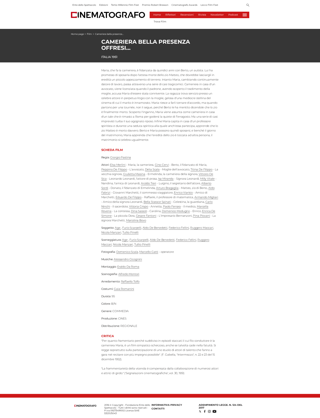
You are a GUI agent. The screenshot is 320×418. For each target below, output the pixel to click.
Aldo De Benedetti (155, 227)
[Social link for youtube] (214, 411)
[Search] (247, 5)
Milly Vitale (207, 178)
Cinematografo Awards (184, 5)
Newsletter (217, 14)
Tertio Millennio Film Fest (125, 5)
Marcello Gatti (148, 252)
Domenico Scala (127, 252)
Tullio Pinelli (130, 232)
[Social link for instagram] (209, 411)
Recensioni (187, 14)
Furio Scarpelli (131, 227)
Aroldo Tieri (148, 183)
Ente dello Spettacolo (84, 5)
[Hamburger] (245, 15)
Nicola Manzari (111, 232)
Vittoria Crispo (138, 206)
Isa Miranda (166, 178)
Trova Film (160, 21)
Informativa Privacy (166, 404)
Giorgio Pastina (120, 157)
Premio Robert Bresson (155, 5)
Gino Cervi (162, 164)
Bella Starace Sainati (157, 202)
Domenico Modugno (176, 211)
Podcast (233, 14)
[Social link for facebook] (204, 411)
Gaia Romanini (124, 289)
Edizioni (103, 5)
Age (118, 227)
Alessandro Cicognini (128, 259)
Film (89, 34)
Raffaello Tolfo (130, 281)
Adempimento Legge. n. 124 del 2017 (220, 406)
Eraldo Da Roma (128, 266)
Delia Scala (152, 169)
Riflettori (170, 14)
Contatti (157, 408)
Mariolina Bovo (136, 220)
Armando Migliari (206, 197)
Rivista (202, 14)
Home (157, 14)
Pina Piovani (201, 215)
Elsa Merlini (117, 164)
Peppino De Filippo (114, 169)
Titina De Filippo (201, 169)
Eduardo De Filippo (128, 197)
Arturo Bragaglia (167, 188)
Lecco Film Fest (209, 5)
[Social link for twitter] (200, 411)
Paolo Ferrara (172, 206)
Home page (77, 34)
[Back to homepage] (85, 405)
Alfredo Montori (128, 274)
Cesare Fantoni (146, 215)
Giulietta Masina (134, 174)
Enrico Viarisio (183, 192)
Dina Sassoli (139, 211)
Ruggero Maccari (201, 227)
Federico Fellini (179, 227)
